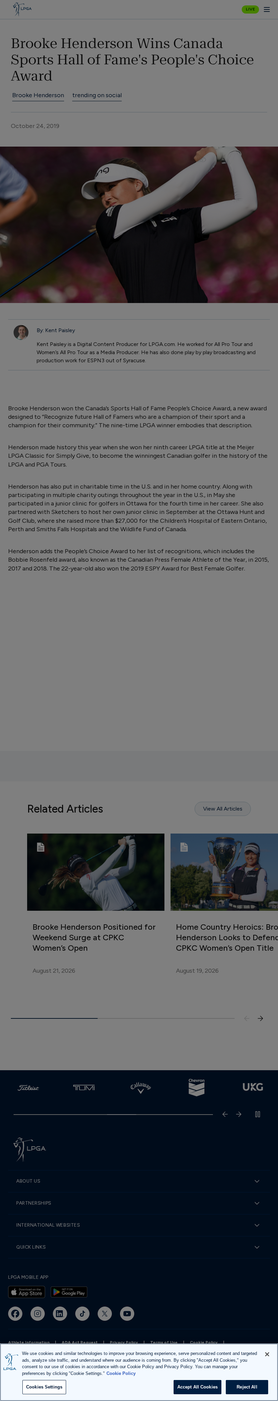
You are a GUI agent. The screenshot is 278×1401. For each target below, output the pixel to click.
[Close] (267, 1354)
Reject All (247, 1386)
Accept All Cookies (197, 1386)
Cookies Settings (44, 1386)
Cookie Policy (121, 1373)
